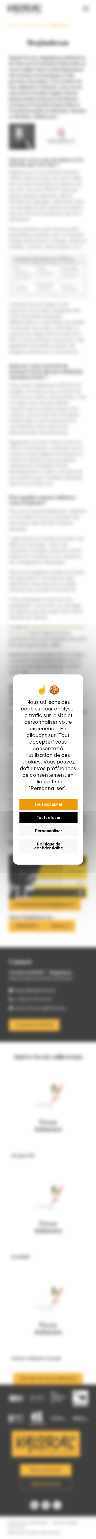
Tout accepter (48, 804)
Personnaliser (48, 830)
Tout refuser (48, 817)
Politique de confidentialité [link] (48, 846)
